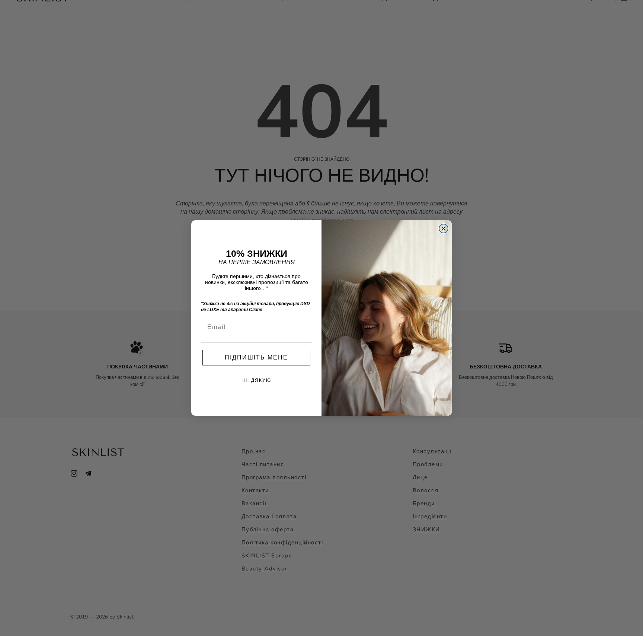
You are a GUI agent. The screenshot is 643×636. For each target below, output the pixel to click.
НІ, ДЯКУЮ (256, 380)
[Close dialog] (443, 228)
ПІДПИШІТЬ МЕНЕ (256, 357)
